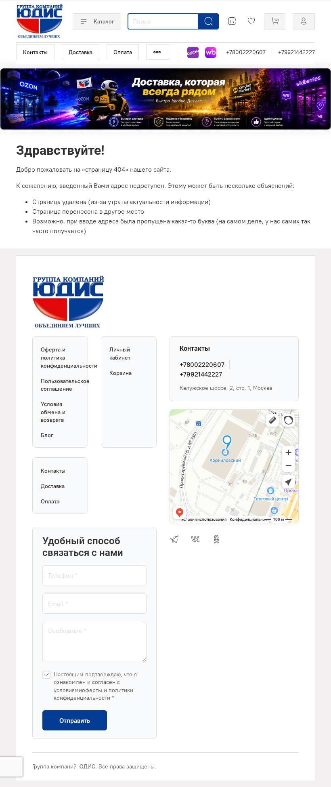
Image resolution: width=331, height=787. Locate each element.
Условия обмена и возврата (53, 411)
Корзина (120, 373)
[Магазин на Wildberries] (210, 52)
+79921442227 (296, 52)
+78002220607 (246, 52)
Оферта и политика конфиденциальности (60, 357)
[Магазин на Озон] (193, 52)
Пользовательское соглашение (60, 385)
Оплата (122, 52)
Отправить (74, 720)
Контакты (35, 52)
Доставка (80, 52)
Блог (47, 435)
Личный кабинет (119, 353)
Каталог (104, 21)
